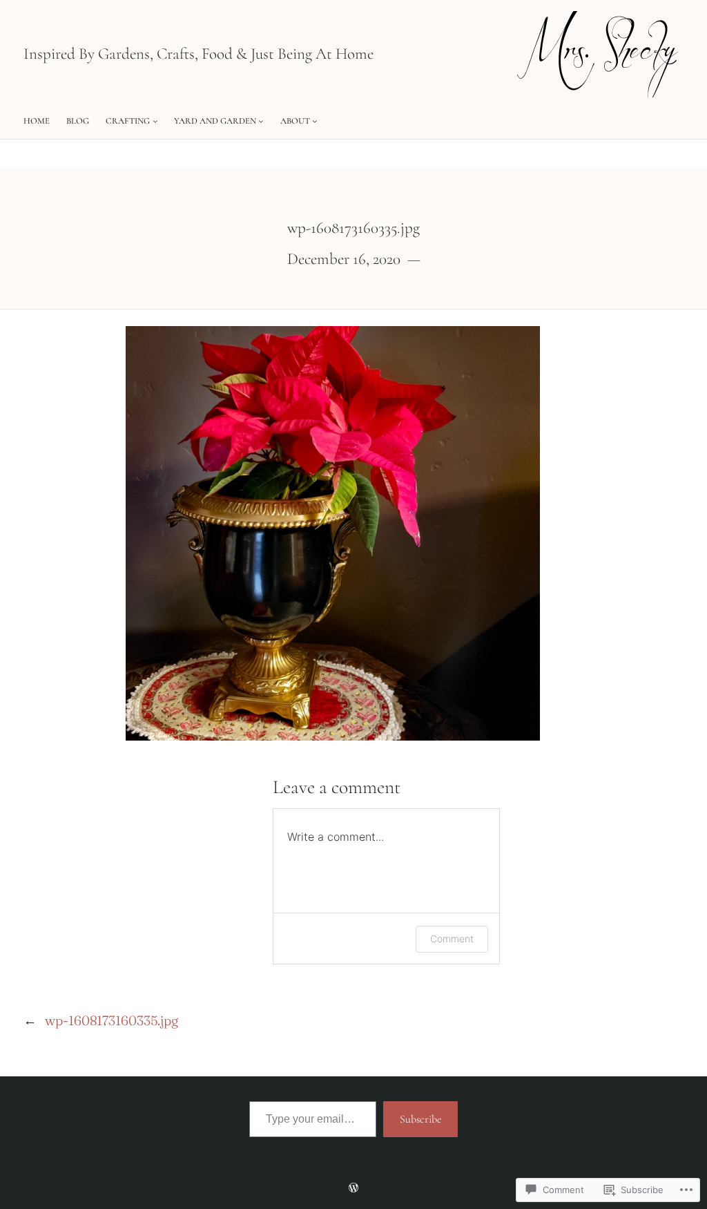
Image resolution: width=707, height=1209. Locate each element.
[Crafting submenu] (155, 121)
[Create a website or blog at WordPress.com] (353, 1187)
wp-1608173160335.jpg (111, 1020)
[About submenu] (315, 121)
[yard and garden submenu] (261, 121)
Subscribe (420, 1119)
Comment (452, 938)
